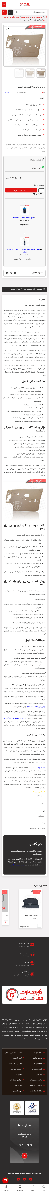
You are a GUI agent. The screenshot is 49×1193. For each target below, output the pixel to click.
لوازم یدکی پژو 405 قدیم (31, 148)
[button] (7, 28)
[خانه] (43, 1186)
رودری (43, 148)
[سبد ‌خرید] (19, 1186)
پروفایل (6, 1190)
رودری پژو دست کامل (36, 706)
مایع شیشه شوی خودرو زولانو (23, 217)
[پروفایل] (6, 1186)
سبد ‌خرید (20, 1190)
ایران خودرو (25, 17)
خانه (44, 1190)
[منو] (32, 1186)
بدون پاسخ (6, 92)
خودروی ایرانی (37, 17)
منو (32, 1190)
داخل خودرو (10, 144)
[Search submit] (16, 12)
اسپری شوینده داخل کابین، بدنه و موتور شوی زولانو (23, 250)
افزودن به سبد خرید (21, 190)
